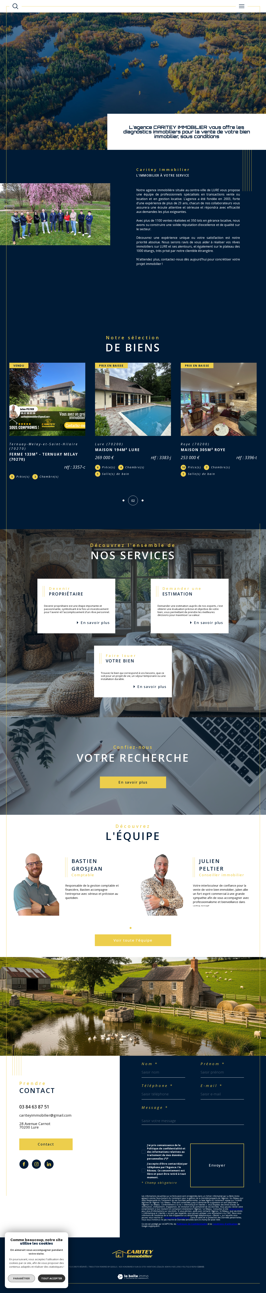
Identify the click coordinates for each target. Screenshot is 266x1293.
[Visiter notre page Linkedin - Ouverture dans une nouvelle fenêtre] (49, 1160)
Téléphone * (157, 1081)
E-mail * (212, 1081)
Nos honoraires (126, 1262)
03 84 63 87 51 (34, 1102)
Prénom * (213, 1059)
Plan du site (139, 1262)
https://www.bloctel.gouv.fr (176, 1213)
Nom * (150, 1059)
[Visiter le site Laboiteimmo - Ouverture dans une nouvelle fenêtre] (133, 1277)
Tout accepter (51, 1278)
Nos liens (176, 1262)
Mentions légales (155, 1262)
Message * (155, 1103)
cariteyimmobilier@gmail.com (45, 1110)
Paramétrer (21, 1278)
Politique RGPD (189, 1262)
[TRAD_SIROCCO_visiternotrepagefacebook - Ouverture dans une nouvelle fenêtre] (24, 1160)
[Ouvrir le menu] (242, 6)
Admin (168, 1262)
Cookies (200, 1263)
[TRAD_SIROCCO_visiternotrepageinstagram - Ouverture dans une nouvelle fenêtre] (36, 1160)
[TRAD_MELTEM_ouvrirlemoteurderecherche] (15, 6)
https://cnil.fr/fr (236, 1204)
